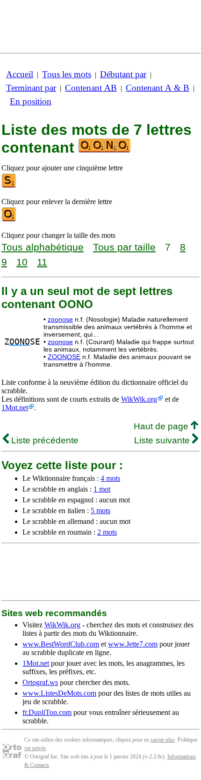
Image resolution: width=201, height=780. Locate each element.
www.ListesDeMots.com (59, 693)
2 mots (107, 532)
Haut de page (162, 426)
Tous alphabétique (42, 247)
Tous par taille (124, 247)
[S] (9, 186)
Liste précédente (44, 440)
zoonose (60, 319)
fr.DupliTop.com (47, 712)
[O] (9, 219)
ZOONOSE (64, 357)
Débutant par (123, 74)
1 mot (101, 489)
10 (22, 262)
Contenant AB (91, 88)
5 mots (100, 511)
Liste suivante (163, 440)
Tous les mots (66, 74)
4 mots (110, 478)
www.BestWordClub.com (60, 644)
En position (30, 101)
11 (42, 262)
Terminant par (31, 88)
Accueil (19, 74)
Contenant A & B (157, 88)
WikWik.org (139, 399)
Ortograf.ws (40, 682)
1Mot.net (14, 408)
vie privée (35, 748)
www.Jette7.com (133, 644)
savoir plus (163, 739)
